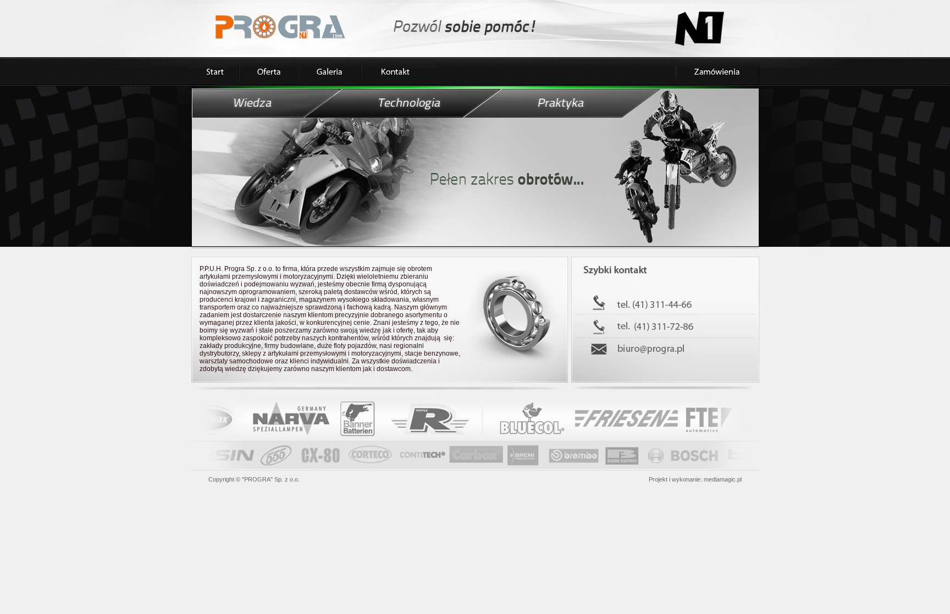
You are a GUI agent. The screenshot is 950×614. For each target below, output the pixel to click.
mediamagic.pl (723, 479)
